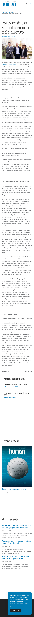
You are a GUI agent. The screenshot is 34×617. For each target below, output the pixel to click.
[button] (26, 4)
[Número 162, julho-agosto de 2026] (17, 466)
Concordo (15, 610)
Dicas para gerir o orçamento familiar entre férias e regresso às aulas (15, 557)
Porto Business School (10, 65)
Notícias (13, 36)
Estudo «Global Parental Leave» (15, 384)
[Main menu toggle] (30, 4)
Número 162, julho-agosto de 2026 (14, 489)
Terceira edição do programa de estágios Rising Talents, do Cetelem (17, 542)
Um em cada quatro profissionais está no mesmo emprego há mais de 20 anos (16, 526)
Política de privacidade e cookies (18, 607)
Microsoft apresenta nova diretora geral (16, 394)
